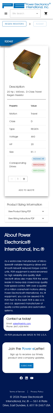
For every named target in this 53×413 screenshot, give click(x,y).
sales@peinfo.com (22, 323)
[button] (37, 13)
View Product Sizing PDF (19, 211)
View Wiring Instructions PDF (21, 218)
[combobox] (25, 13)
